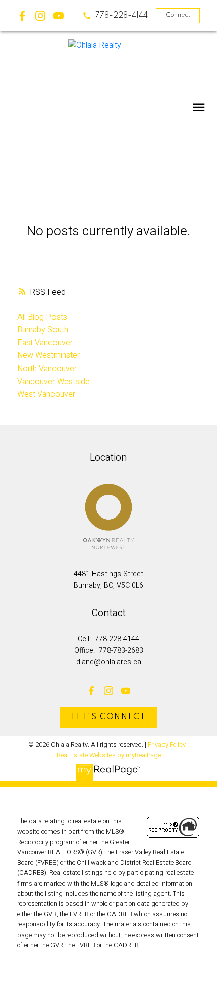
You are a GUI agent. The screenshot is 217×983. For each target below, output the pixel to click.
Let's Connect (109, 717)
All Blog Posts (42, 317)
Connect (178, 15)
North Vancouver (47, 369)
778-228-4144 (121, 16)
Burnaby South (42, 330)
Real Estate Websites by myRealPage (109, 755)
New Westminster (48, 355)
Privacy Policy (167, 744)
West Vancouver (46, 394)
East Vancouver (45, 343)
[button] (114, 15)
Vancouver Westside (53, 382)
